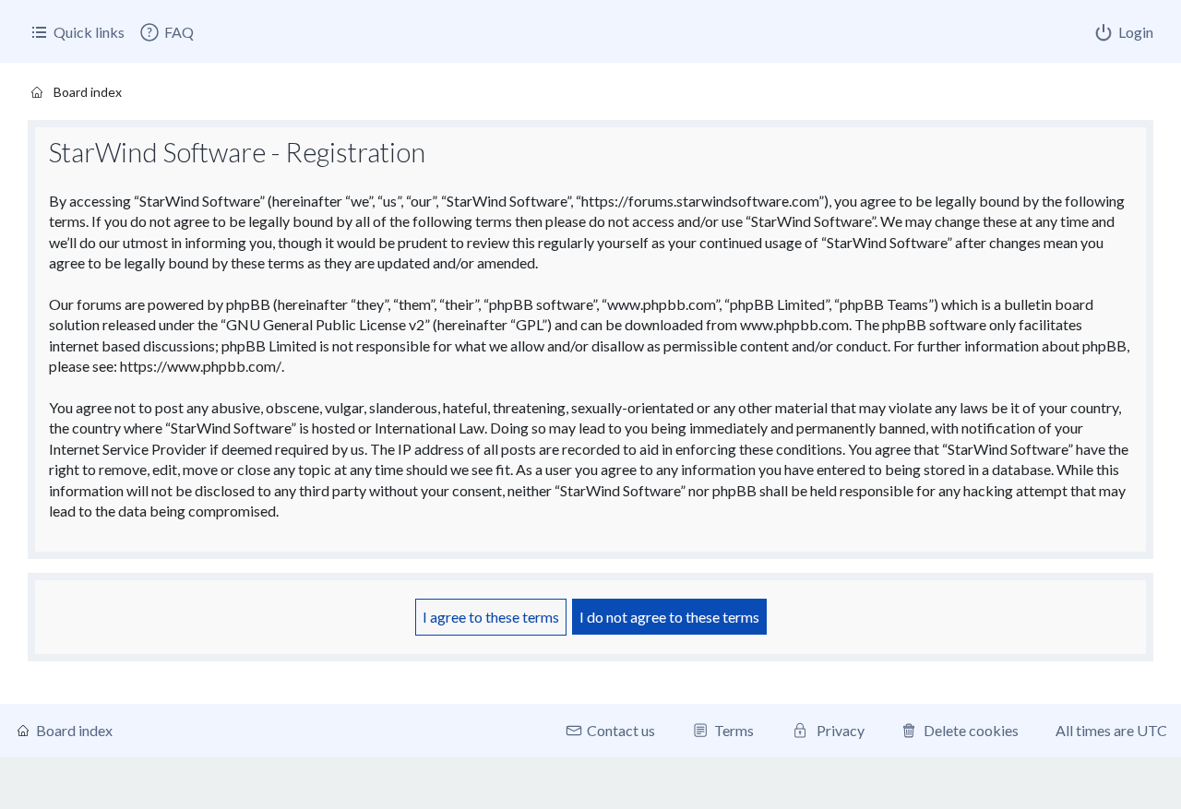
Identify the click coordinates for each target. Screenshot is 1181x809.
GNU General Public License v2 (325, 324)
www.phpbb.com (794, 324)
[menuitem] (166, 32)
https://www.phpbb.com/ (200, 366)
